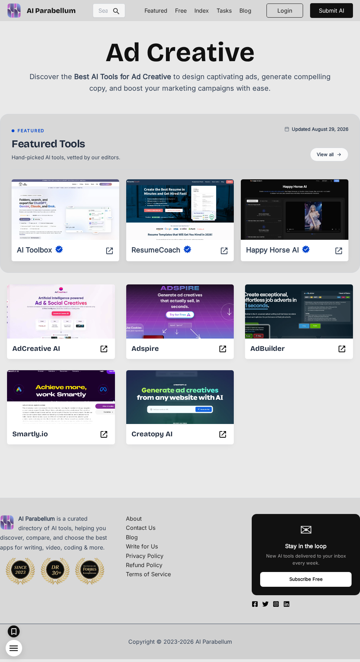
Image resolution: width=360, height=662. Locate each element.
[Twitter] (265, 604)
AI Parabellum (51, 10)
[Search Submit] (116, 10)
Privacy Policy (144, 555)
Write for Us (142, 546)
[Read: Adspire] (180, 306)
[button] (331, 10)
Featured (155, 10)
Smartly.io (30, 434)
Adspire (145, 348)
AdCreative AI (36, 348)
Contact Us (140, 527)
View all (325, 154)
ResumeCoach (155, 250)
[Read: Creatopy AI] (180, 392)
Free (181, 10)
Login (284, 10)
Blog (245, 10)
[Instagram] (276, 604)
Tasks (224, 10)
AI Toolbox (34, 250)
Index (201, 10)
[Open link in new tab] (109, 252)
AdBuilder (267, 348)
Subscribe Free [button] (306, 579)
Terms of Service (148, 574)
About (134, 518)
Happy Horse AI (272, 250)
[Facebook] (255, 604)
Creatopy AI (152, 434)
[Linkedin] (286, 604)
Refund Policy (144, 564)
